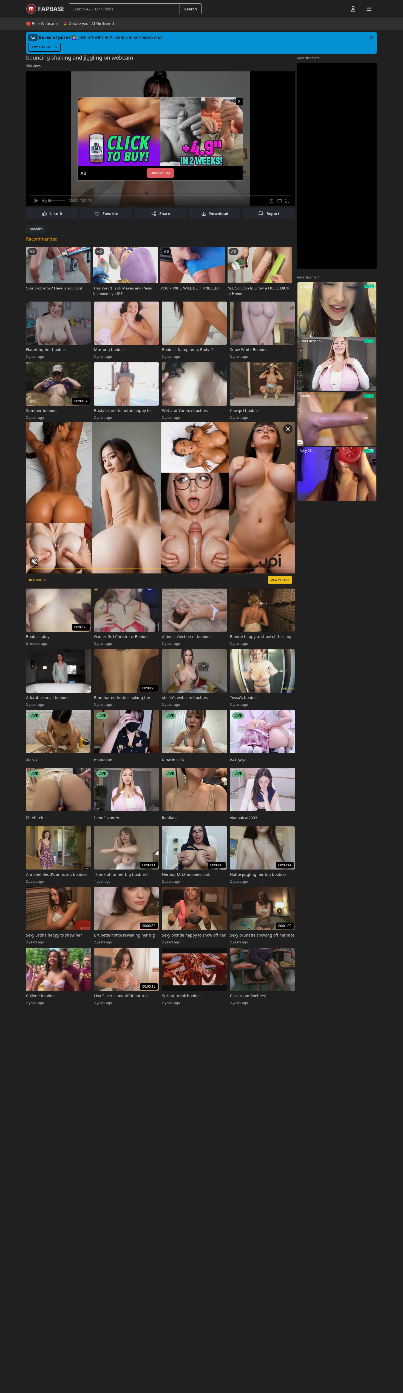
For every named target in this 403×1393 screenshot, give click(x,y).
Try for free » (44, 47)
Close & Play (160, 173)
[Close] (371, 37)
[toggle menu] (340, 8)
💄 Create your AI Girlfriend (88, 23)
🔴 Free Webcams (42, 23)
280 (33, 65)
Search (190, 9)
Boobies (36, 229)
